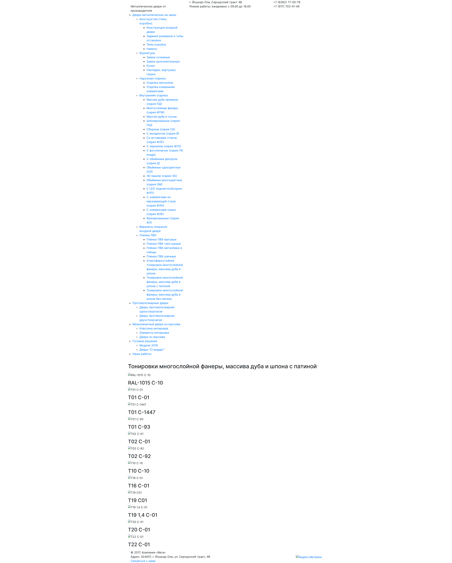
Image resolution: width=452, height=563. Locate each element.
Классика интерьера (153, 328)
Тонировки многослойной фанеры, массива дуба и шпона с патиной (165, 282)
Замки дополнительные (163, 61)
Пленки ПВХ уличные (161, 256)
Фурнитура (147, 53)
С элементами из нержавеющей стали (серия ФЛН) (161, 201)
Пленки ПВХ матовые (161, 239)
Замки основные (158, 57)
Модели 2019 (148, 345)
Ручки (151, 65)
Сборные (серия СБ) (161, 129)
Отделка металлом (160, 82)
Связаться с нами (143, 561)
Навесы (152, 48)
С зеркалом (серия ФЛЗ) (164, 146)
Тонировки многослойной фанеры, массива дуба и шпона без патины (165, 294)
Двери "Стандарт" (152, 349)
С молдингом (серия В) (163, 133)
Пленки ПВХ (147, 235)
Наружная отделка (152, 78)
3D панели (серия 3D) (162, 176)
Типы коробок (156, 44)
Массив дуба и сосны (162, 116)
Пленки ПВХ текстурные (164, 243)
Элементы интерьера (154, 332)
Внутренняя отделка (153, 95)
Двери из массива (152, 337)
